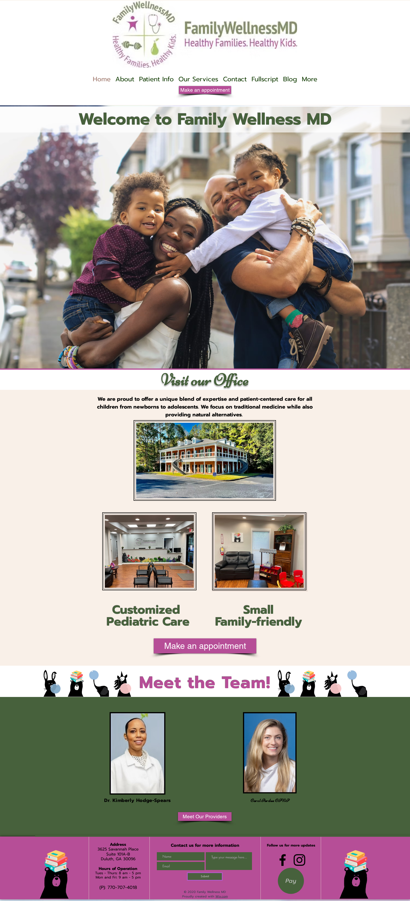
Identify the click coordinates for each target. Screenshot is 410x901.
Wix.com (221, 896)
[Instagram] (299, 860)
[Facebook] (282, 860)
